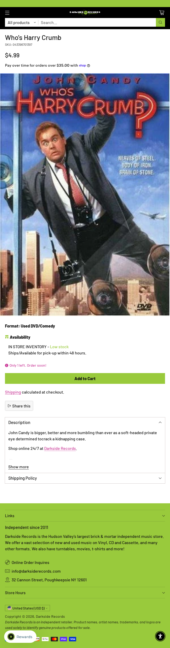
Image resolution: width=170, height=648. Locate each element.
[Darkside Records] (85, 12)
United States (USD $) (28, 608)
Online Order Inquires (30, 562)
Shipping (13, 391)
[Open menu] (7, 12)
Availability (20, 337)
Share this (21, 405)
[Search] (160, 22)
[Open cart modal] (161, 12)
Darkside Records (60, 448)
